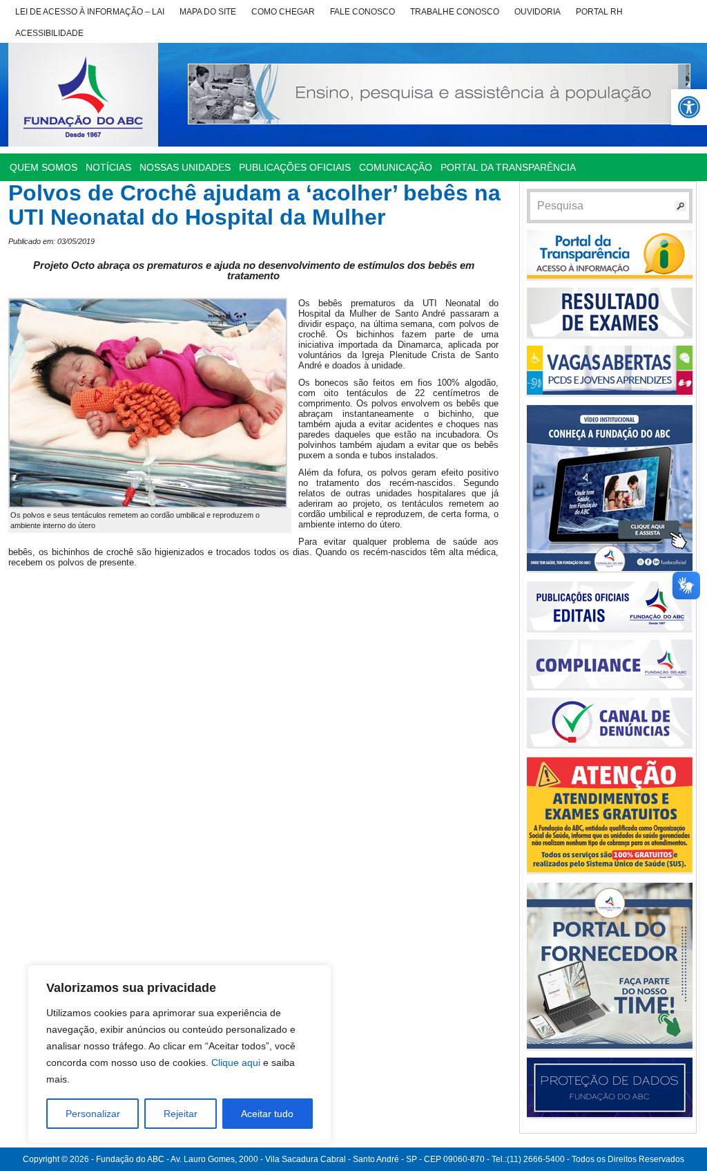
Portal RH (599, 12)
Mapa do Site (208, 12)
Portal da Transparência (508, 167)
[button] (689, 107)
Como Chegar (283, 12)
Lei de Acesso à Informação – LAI (89, 12)
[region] (179, 1054)
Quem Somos (43, 167)
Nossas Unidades (185, 167)
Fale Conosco (362, 12)
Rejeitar (180, 1113)
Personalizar (93, 1113)
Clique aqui (235, 1062)
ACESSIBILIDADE (49, 33)
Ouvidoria (537, 12)
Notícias (108, 167)
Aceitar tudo (267, 1113)
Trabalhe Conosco (454, 12)
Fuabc (83, 95)
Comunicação (395, 167)
